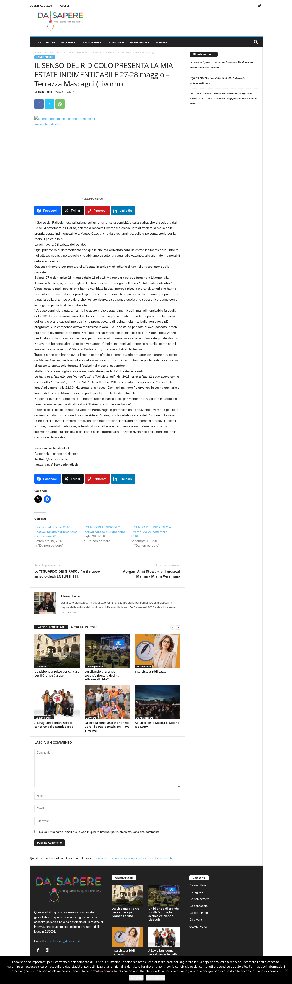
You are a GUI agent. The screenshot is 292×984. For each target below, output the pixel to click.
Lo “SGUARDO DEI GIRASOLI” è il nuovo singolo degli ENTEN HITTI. (67, 573)
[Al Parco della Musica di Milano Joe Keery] (157, 702)
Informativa (156, 977)
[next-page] (178, 627)
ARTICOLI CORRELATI (51, 627)
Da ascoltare (46, 42)
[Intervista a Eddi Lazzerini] (157, 651)
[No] (286, 970)
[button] (256, 42)
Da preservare (139, 42)
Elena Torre (45, 91)
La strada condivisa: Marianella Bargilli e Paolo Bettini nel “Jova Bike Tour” (107, 727)
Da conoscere (116, 42)
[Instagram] (259, 5)
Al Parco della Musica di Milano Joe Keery (157, 725)
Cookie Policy (198, 926)
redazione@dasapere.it (65, 941)
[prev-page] (172, 627)
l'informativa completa (101, 971)
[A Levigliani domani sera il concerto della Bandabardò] (57, 702)
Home (37, 52)
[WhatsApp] (60, 104)
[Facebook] (252, 5)
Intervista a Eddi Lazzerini (153, 671)
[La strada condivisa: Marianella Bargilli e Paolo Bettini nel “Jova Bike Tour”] (107, 702)
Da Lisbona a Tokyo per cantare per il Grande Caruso (56, 673)
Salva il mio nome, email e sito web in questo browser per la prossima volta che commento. (99, 832)
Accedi (64, 5)
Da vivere (161, 42)
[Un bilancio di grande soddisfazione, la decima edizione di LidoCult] (107, 651)
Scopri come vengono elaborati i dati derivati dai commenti (133, 858)
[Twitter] (49, 104)
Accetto (136, 977)
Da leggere (68, 42)
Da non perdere (91, 42)
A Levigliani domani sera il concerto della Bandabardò (53, 725)
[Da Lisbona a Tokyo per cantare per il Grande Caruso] (57, 651)
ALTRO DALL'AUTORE (84, 627)
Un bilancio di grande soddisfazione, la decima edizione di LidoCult (102, 675)
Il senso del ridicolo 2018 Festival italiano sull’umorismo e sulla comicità (56, 531)
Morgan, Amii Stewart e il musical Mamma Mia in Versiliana (151, 573)
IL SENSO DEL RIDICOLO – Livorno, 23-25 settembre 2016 (151, 531)
